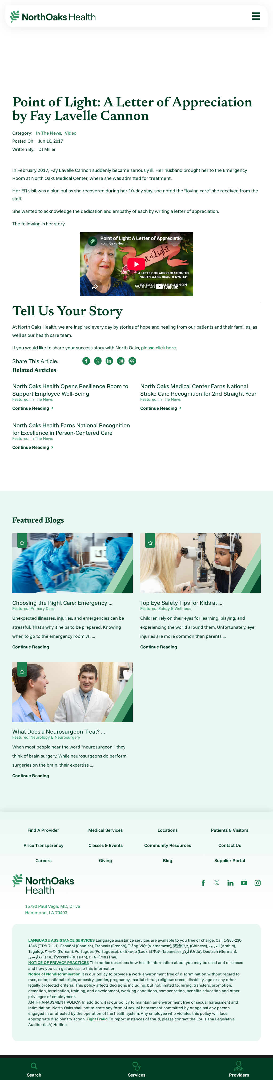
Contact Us (229, 845)
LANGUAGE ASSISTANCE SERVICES (61, 940)
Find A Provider (43, 830)
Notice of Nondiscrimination (54, 973)
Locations (168, 830)
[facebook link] (203, 883)
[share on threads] (132, 361)
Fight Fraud (97, 1018)
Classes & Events (106, 845)
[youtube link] (244, 883)
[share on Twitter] (98, 361)
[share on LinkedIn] (109, 361)
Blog (167, 860)
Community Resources (167, 845)
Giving (105, 860)
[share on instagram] (121, 361)
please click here (158, 347)
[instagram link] (258, 883)
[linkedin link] (230, 883)
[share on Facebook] (86, 361)
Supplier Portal (229, 860)
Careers (43, 860)
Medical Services (105, 830)
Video (71, 133)
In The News (48, 133)
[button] (253, 16)
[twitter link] (217, 883)
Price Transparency (43, 845)
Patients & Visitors (229, 830)
